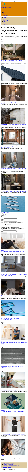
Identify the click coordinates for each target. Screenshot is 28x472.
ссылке (7, 229)
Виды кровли (4, 81)
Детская (5, 18)
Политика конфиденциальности (11, 13)
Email (2, 220)
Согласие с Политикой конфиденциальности (12, 222)
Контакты (5, 15)
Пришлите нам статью (8, 463)
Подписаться (4, 232)
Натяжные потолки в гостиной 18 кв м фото (11, 296)
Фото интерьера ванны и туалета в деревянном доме (13, 191)
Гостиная (5, 20)
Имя (2, 219)
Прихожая (5, 24)
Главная (5, 17)
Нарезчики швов (5, 212)
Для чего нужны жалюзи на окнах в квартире (12, 456)
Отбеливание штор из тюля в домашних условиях (13, 434)
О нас (4, 12)
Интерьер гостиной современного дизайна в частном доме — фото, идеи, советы (14, 275)
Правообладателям (8, 464)
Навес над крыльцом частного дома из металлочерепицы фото (10, 319)
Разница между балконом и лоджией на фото (12, 390)
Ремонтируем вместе (6, 7)
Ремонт (5, 21)
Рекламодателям (7, 467)
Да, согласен (8, 224)
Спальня (5, 22)
